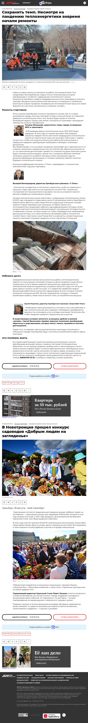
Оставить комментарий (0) (70, 366)
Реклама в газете (22, 680)
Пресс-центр (39, 675)
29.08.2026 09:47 (7, 424)
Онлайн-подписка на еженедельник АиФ (60, 675)
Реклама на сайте (72, 678)
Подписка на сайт (23, 678)
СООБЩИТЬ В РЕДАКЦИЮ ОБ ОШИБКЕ (28, 683)
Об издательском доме (25, 675)
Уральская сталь (7, 497)
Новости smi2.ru (9, 417)
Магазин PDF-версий (38, 678)
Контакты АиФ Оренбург (56, 678)
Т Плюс (72, 82)
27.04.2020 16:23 (7, 9)
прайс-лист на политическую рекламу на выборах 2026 (50, 680)
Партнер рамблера (35, 715)
